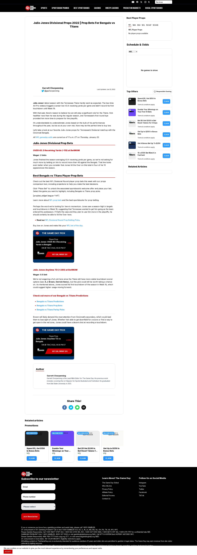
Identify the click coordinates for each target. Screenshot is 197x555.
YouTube (142, 486)
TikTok (141, 495)
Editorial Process (108, 495)
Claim (32, 458)
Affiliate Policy (107, 492)
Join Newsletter (30, 516)
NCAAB (155, 25)
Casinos (97, 8)
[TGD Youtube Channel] (133, 2)
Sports (44, 8)
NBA (134, 25)
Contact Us (106, 499)
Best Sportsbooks (81, 8)
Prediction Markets (132, 8)
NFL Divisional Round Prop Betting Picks (62, 220)
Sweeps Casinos (112, 8)
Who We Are (107, 486)
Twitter (141, 489)
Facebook (143, 492)
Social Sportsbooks (154, 8)
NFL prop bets (55, 200)
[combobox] (156, 2)
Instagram (142, 483)
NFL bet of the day (75, 225)
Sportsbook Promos (60, 8)
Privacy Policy (107, 489)
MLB (138, 25)
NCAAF (149, 25)
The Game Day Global (110, 483)
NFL (129, 25)
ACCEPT (8, 551)
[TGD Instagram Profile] (145, 2)
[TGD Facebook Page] (137, 2)
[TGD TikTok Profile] (148, 2)
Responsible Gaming (163, 112)
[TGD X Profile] (141, 2)
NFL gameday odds (44, 137)
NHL (143, 25)
